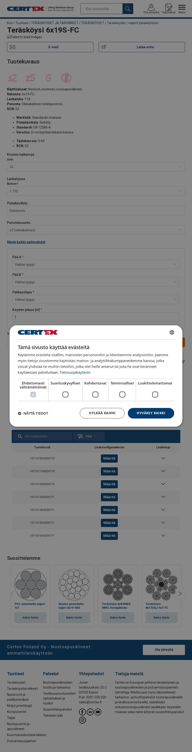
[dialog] (96, 376)
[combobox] (172, 332)
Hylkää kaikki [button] (102, 413)
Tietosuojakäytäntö (75, 372)
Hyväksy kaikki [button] (151, 413)
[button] (33, 413)
